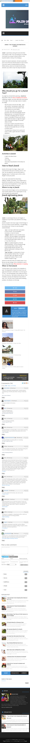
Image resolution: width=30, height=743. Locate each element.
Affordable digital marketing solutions (10, 538)
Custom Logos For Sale (7, 422)
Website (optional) (23, 558)
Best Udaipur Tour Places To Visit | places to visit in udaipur (12, 367)
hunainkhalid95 (8, 533)
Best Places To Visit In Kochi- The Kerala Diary (11, 355)
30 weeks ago (16, 533)
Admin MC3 (22, 308)
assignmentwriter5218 (9, 437)
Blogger (25, 741)
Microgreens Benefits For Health (14, 629)
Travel (5, 589)
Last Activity (13, 385)
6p (12, 533)
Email (11, 558)
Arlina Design (16, 741)
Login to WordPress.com (13, 556)
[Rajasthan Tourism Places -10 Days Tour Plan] (13, 337)
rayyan (5, 522)
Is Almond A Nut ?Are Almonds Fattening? (16, 656)
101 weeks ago (11, 490)
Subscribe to (4, 564)
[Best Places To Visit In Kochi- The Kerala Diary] (13, 349)
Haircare (5, 578)
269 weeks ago (9, 427)
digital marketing (5, 516)
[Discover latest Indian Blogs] (6, 0)
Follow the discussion (27, 383)
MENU (26, 5)
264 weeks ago (10, 446)
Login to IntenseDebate (4, 556)
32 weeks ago (9, 512)
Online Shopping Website (7, 452)
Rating (9, 385)
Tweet (15, 287)
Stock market (4, 506)
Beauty (5, 574)
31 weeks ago (9, 522)
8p (15, 437)
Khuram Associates (6, 485)
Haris (5, 408)
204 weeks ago (9, 457)
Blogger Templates (6, 741)
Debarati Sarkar (15, 694)
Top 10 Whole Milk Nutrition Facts (15, 643)
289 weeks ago (12, 388)
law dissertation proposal (7, 413)
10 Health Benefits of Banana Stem (15, 622)
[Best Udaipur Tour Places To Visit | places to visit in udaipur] (13, 360)
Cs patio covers (5, 494)
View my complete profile (6, 707)
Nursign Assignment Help (7, 441)
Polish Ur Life (14, 739)
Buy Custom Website (6, 395)
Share (15, 291)
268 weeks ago (19, 437)
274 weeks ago (14, 400)
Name (2, 558)
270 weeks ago (9, 418)
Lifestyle (5, 585)
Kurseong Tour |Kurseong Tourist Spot (16, 636)
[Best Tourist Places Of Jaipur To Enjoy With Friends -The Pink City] (13, 324)
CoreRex (4, 471)
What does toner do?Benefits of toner (16, 649)
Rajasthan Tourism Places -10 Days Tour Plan (11, 343)
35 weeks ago (12, 499)
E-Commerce (4, 528)
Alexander (6, 490)
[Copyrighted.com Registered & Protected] (17, 0)
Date (6, 385)
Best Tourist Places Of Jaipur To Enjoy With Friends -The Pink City (13, 331)
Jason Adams (7, 388)
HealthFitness (6, 581)
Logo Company (5, 432)
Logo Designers (7, 400)
